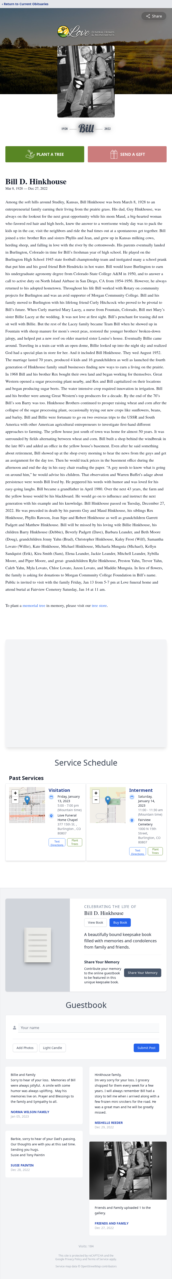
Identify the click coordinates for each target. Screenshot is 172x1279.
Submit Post (146, 1048)
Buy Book (120, 922)
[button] (27, 800)
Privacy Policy (73, 1259)
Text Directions (57, 843)
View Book (95, 922)
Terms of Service (98, 1259)
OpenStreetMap (91, 1266)
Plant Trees (74, 842)
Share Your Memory (142, 973)
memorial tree (34, 605)
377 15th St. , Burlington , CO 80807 (69, 828)
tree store (99, 605)
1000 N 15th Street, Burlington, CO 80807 (149, 835)
